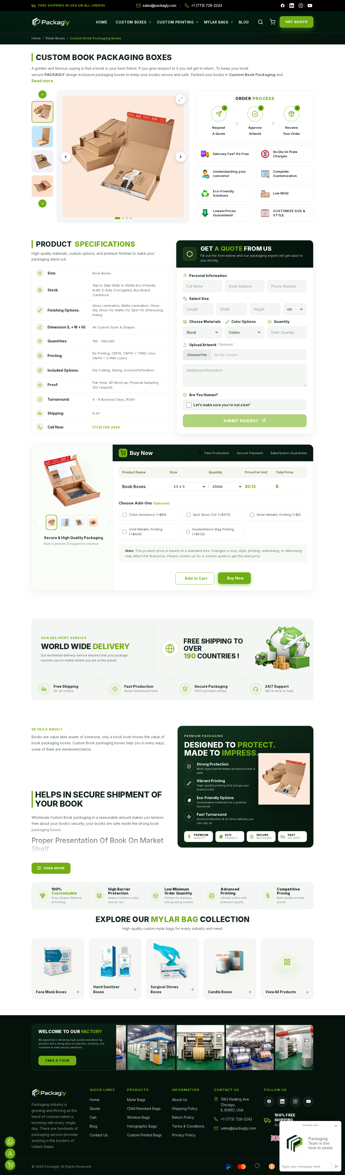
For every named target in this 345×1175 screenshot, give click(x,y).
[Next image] (181, 157)
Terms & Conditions (188, 1126)
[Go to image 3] (127, 218)
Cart (93, 1117)
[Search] (260, 22)
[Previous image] (66, 157)
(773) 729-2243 (106, 427)
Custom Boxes (131, 22)
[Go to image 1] (117, 218)
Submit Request (241, 421)
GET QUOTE (296, 22)
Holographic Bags (142, 1126)
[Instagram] (300, 5)
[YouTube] (309, 5)
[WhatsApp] (10, 1141)
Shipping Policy (185, 1108)
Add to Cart (196, 578)
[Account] (10, 1153)
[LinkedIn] (291, 5)
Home (101, 22)
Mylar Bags (216, 22)
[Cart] (272, 22)
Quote (95, 1108)
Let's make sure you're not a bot (222, 405)
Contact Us (99, 1135)
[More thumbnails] (42, 203)
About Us (179, 1099)
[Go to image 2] (123, 218)
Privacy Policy (183, 1135)
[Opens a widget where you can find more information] (310, 1146)
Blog (244, 22)
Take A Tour (57, 1060)
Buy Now (235, 578)
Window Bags (138, 1117)
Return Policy (183, 1117)
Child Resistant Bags (144, 1108)
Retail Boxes (55, 38)
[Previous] (39, 522)
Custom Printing (175, 22)
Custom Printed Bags (144, 1135)
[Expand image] (181, 99)
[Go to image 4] (131, 218)
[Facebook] (282, 5)
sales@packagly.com (238, 1128)
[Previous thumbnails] (42, 94)
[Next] (105, 522)
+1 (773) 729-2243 (236, 1119)
